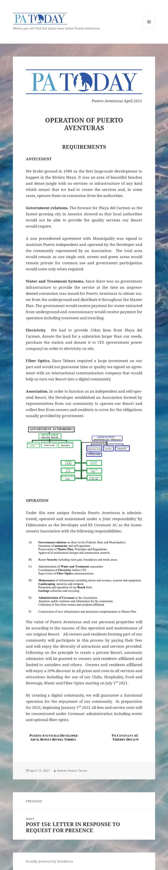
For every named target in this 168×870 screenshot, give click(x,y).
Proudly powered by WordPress (49, 861)
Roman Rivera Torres (72, 770)
